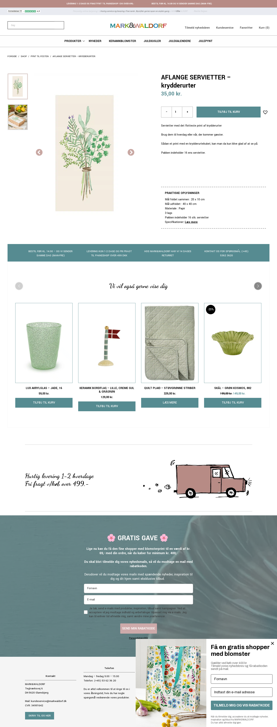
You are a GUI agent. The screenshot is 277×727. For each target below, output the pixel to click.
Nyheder (95, 41)
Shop (24, 56)
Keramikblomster (122, 41)
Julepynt (205, 41)
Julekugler (152, 41)
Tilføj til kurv (228, 112)
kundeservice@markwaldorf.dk (49, 701)
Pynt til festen (40, 56)
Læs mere (191, 222)
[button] (264, 111)
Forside (12, 56)
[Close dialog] (272, 643)
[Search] (59, 25)
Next (131, 152)
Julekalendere (179, 41)
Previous (39, 152)
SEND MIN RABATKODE (138, 628)
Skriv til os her (39, 715)
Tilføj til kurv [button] (44, 403)
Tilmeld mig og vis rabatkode (241, 705)
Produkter (72, 41)
